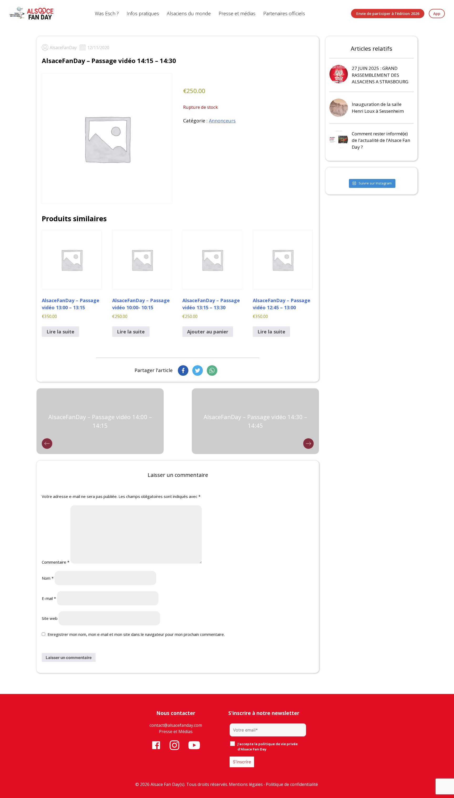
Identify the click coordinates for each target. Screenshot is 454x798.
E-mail (49, 598)
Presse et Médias (176, 731)
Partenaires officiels (284, 13)
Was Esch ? (107, 13)
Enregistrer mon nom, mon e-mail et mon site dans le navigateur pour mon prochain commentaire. (136, 634)
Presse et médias (237, 13)
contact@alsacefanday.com (175, 725)
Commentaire (55, 562)
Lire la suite (60, 331)
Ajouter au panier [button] (207, 331)
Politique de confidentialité (292, 784)
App (436, 13)
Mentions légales (246, 784)
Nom (48, 578)
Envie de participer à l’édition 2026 (387, 13)
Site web (50, 618)
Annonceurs (222, 120)
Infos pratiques (143, 13)
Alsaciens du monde (189, 13)
